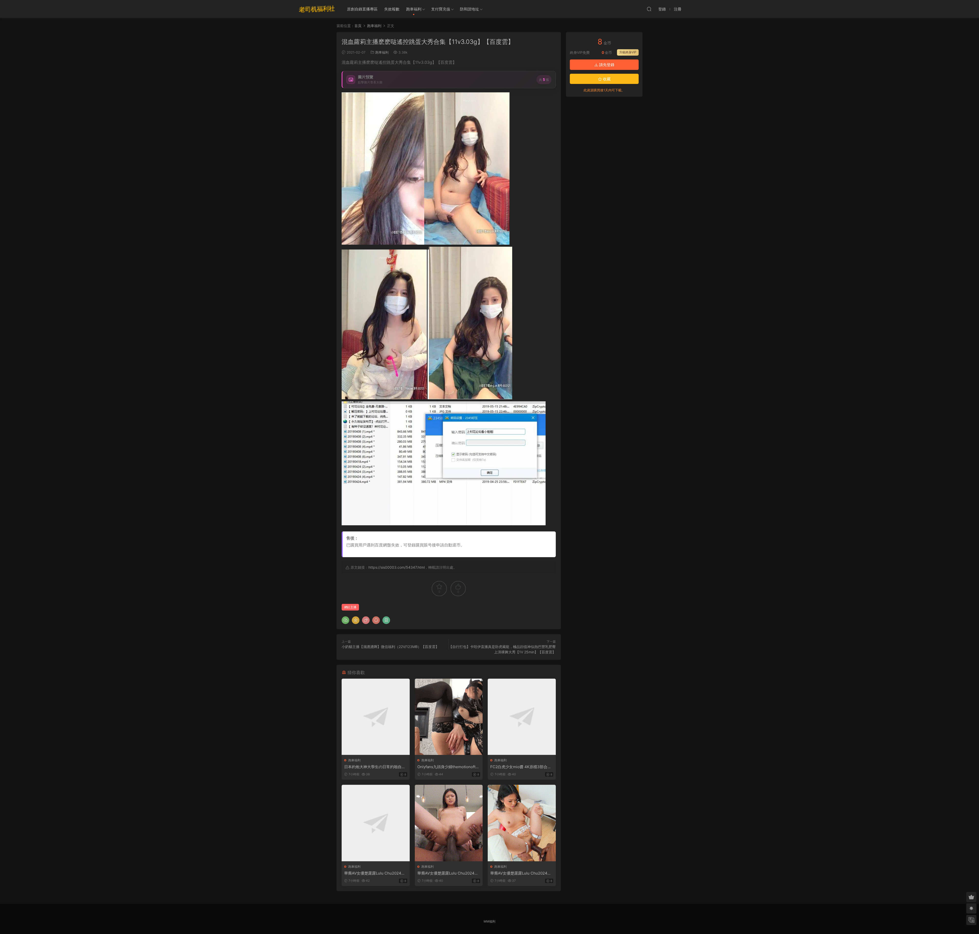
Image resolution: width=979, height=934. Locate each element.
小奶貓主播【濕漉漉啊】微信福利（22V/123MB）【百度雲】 (390, 646)
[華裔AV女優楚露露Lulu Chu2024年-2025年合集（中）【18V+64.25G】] (449, 823)
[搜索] (649, 9)
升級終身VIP (627, 52)
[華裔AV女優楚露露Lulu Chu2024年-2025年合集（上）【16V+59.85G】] (376, 823)
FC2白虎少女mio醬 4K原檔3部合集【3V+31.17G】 (520, 766)
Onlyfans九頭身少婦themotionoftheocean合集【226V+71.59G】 (448, 766)
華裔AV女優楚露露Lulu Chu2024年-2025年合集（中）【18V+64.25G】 (448, 873)
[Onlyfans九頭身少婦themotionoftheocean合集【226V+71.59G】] (449, 717)
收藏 (606, 79)
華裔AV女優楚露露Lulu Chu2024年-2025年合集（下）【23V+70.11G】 (521, 873)
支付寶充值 (440, 9)
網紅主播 (350, 607)
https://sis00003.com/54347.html (396, 567)
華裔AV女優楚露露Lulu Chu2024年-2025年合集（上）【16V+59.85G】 (375, 873)
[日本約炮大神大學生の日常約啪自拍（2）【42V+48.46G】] (376, 717)
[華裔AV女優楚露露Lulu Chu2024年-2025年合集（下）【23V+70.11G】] (522, 823)
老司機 (317, 9)
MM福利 (489, 921)
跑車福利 (413, 9)
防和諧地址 (469, 9)
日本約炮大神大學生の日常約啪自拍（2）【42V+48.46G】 (374, 766)
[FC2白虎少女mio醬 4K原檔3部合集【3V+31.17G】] (522, 717)
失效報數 (392, 9)
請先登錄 (606, 64)
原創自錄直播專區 (362, 9)
